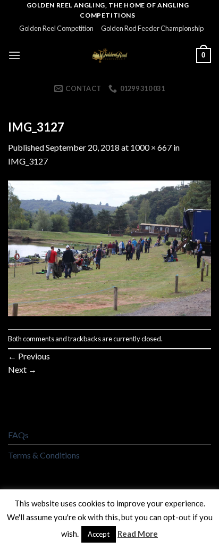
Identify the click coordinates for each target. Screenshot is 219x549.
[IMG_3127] (109, 247)
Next (22, 369)
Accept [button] (99, 534)
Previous (29, 356)
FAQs (18, 435)
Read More (137, 533)
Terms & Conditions (44, 455)
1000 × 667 (151, 147)
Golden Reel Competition (56, 28)
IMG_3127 (28, 161)
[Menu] (14, 55)
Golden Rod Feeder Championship (152, 28)
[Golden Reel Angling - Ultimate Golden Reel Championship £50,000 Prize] (110, 55)
